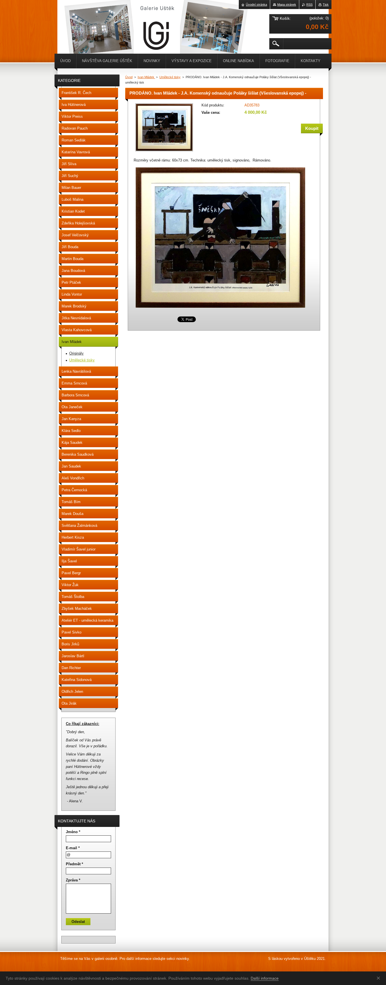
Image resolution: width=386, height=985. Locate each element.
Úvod (129, 77)
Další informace (265, 978)
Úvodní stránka (256, 4)
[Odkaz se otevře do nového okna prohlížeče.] (164, 152)
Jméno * (73, 832)
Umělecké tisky (170, 77)
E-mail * (73, 848)
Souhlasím (379, 977)
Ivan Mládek (146, 77)
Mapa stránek (286, 4)
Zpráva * (73, 880)
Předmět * (74, 864)
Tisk (326, 4)
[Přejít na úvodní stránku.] (71, 17)
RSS (309, 4)
